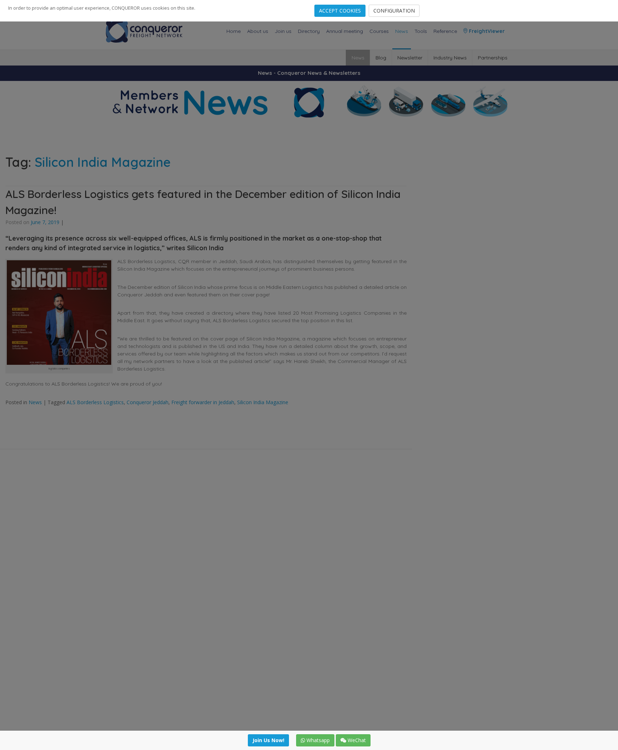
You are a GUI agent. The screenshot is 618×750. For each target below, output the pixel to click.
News (401, 31)
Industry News (450, 57)
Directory (309, 31)
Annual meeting (344, 31)
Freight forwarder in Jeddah (202, 402)
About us (257, 31)
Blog (381, 57)
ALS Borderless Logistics (95, 402)
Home (233, 31)
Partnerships (492, 57)
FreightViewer (486, 31)
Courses (379, 31)
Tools (421, 31)
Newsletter (409, 57)
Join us (283, 31)
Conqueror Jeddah (147, 402)
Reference (445, 31)
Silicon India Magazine (262, 402)
